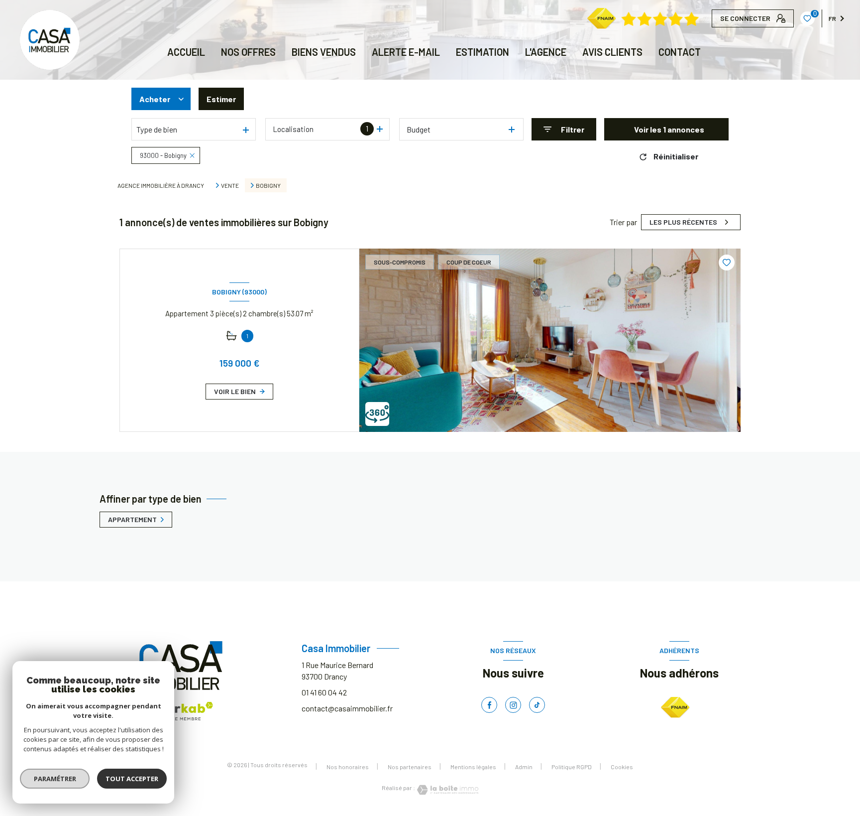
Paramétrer (55, 778)
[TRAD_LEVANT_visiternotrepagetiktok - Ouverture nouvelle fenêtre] (537, 705)
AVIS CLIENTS (612, 52)
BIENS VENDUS (324, 52)
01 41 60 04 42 (324, 692)
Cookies (622, 767)
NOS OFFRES (248, 52)
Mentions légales (473, 766)
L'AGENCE (545, 52)
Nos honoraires (347, 766)
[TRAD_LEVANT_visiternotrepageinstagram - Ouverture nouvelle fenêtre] (513, 705)
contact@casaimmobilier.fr (347, 708)
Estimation (482, 52)
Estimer (221, 99)
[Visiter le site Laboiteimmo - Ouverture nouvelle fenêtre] (447, 790)
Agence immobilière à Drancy (160, 185)
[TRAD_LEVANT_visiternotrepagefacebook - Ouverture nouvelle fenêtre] (489, 705)
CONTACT (679, 52)
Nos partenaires (409, 766)
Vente (230, 185)
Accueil (186, 52)
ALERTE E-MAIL (406, 52)
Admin (524, 766)
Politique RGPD (571, 766)
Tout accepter (132, 778)
